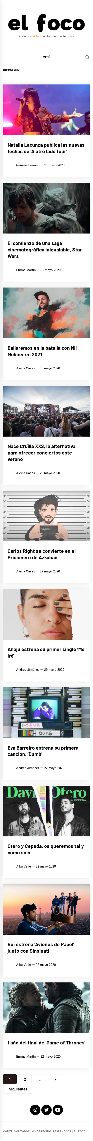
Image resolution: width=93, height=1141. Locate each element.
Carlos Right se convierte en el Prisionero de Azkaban (42, 554)
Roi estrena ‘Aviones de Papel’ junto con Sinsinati (41, 947)
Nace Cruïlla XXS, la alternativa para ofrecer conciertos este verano (41, 452)
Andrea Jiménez (27, 670)
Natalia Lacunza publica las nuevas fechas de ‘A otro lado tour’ (46, 148)
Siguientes (18, 1089)
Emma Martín (26, 270)
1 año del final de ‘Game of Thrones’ (46, 1042)
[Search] (87, 57)
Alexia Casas (25, 368)
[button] (46, 57)
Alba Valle (23, 866)
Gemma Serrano (28, 165)
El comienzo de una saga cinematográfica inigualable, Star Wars (45, 249)
